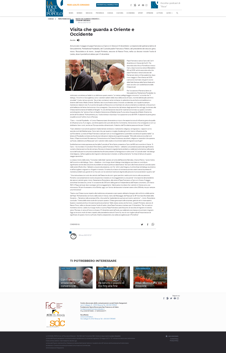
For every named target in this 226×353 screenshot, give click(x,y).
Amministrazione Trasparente (55, 348)
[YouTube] (175, 299)
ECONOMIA (131, 13)
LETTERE (160, 13)
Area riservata (173, 336)
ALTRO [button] (168, 13)
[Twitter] (171, 299)
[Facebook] (164, 299)
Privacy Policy (174, 340)
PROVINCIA (100, 13)
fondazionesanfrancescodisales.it (92, 309)
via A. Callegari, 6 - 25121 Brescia (91, 305)
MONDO (79, 13)
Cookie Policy (174, 339)
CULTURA (119, 13)
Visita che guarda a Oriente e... (88, 19)
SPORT (140, 13)
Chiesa (51, 19)
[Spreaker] (168, 299)
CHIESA (110, 13)
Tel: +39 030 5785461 (108, 319)
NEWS (71, 13)
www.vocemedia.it (86, 317)
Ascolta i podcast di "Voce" (170, 5)
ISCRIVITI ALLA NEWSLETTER (107, 5)
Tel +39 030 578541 (110, 305)
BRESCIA (89, 13)
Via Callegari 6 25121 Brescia (90, 319)
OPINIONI (149, 13)
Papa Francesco (64, 19)
